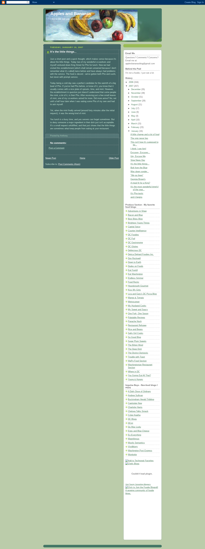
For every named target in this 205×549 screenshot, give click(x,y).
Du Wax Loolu (134, 427)
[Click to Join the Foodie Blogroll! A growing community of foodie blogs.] (142, 493)
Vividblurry (133, 447)
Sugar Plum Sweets (137, 341)
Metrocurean (133, 302)
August (134, 104)
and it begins (136, 197)
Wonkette (132, 455)
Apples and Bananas (70, 13)
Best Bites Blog (135, 219)
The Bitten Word (135, 345)
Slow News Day (138, 160)
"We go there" (137, 175)
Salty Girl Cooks (135, 333)
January (135, 131)
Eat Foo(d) (133, 270)
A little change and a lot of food (145, 134)
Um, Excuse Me (138, 156)
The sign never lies (139, 138)
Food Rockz (133, 282)
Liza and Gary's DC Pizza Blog (142, 294)
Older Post (114, 158)
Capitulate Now (135, 403)
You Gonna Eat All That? (139, 375)
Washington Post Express (140, 451)
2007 (131, 86)
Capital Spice (134, 227)
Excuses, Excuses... (140, 152)
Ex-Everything (134, 435)
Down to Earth (134, 262)
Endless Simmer (135, 278)
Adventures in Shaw (137, 211)
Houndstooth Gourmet (138, 286)
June (133, 112)
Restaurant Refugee (137, 325)
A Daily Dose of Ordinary (139, 391)
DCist (130, 423)
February (135, 127)
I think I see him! (138, 149)
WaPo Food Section (137, 361)
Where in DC (134, 372)
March (134, 123)
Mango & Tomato (136, 298)
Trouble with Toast (136, 357)
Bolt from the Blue (139, 168)
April (133, 120)
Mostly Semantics (136, 443)
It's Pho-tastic (137, 193)
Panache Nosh (135, 321)
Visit (138, 484)
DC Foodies (133, 235)
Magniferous (133, 439)
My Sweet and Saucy (138, 309)
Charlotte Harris (135, 407)
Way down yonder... (140, 171)
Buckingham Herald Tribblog (141, 399)
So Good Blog (134, 337)
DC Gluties (133, 246)
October (135, 97)
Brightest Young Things (139, 223)
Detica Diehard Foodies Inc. (141, 254)
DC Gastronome (135, 242)
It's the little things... (63, 51)
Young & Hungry (135, 379)
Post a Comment (56, 148)
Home (82, 158)
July (133, 108)
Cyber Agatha (134, 415)
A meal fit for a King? (140, 183)
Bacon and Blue (135, 215)
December (136, 89)
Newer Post (50, 158)
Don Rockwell (134, 258)
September (136, 101)
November (136, 93)
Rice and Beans (135, 329)
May (133, 116)
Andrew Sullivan (135, 395)
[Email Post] (68, 136)
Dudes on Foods (135, 266)
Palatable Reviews (136, 317)
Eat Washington (135, 274)
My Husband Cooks (137, 306)
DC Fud (131, 238)
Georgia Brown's (138, 179)
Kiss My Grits (134, 290)
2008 (131, 82)
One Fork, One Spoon (138, 313)
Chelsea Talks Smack (138, 411)
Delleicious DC (135, 250)
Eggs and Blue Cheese (138, 431)
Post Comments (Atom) (69, 164)
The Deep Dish (135, 349)
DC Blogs (132, 419)
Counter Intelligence (137, 231)
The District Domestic (138, 353)
